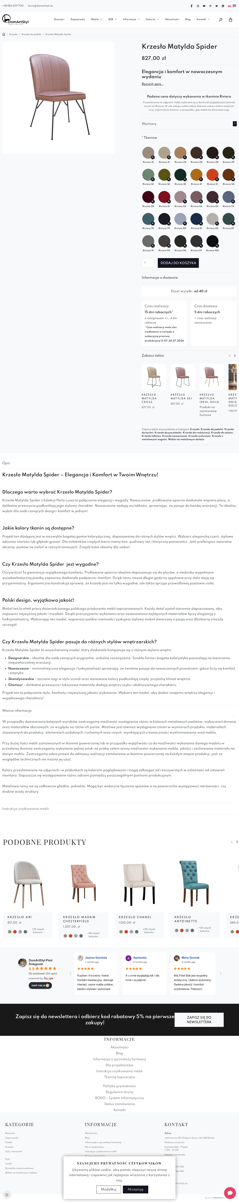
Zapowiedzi (77, 19)
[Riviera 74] (233, 201)
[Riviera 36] (169, 179)
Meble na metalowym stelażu (186, 439)
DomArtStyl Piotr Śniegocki (41, 962)
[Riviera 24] (185, 157)
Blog (188, 19)
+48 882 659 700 (13, 6)
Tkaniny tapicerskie (119, 1077)
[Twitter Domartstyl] (216, 5)
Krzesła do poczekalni (168, 433)
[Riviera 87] (233, 223)
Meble (95, 19)
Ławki (8, 1164)
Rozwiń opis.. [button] (152, 84)
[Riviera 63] (201, 201)
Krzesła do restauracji (196, 433)
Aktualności (172, 19)
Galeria (150, 19)
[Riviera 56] (233, 179)
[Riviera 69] (217, 201)
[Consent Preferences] (7, 1195)
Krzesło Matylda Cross (149, 398)
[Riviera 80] (185, 223)
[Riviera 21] (169, 157)
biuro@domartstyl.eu (40, 6)
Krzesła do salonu (222, 433)
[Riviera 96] (185, 246)
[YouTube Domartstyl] (204, 5)
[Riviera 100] (217, 246)
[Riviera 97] (201, 246)
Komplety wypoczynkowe (19, 1168)
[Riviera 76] (153, 223)
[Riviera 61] (169, 201)
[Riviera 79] (169, 223)
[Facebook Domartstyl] (191, 5)
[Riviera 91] (153, 246)
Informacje (129, 19)
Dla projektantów (119, 1065)
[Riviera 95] (169, 246)
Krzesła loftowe (151, 436)
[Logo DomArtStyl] (15, 19)
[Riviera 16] (153, 157)
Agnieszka (140, 957)
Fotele (8, 1142)
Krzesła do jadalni (212, 429)
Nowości (59, 19)
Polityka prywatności (119, 1086)
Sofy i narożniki (13, 1152)
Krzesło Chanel (135, 917)
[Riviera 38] (185, 179)
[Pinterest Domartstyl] (210, 5)
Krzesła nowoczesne (174, 436)
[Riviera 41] (201, 179)
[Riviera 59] (153, 201)
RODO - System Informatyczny (119, 1098)
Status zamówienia (119, 1104)
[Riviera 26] (201, 157)
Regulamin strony (119, 1092)
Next (235, 356)
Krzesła (194, 429)
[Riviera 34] (153, 179)
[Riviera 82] (217, 223)
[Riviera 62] (185, 201)
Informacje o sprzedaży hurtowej (119, 1059)
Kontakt (201, 19)
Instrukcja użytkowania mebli (25, 809)
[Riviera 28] (217, 157)
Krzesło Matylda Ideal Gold (209, 398)
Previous (230, 356)
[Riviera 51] (217, 179)
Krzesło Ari (19, 917)
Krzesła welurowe (199, 436)
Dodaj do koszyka (178, 263)
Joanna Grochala (96, 957)
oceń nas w (38, 985)
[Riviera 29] (233, 157)
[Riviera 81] (201, 223)
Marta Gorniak (191, 957)
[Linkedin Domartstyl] (223, 5)
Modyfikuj (108, 1189)
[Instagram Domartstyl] (198, 5)
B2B (110, 19)
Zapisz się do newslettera (199, 1020)
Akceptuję (136, 1189)
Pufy (7, 1159)
